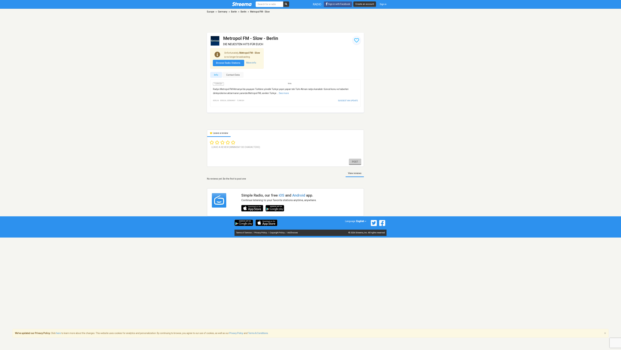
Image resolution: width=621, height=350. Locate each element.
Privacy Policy (260, 232)
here (58, 333)
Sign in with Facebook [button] (339, 4)
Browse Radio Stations (228, 62)
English (360, 221)
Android (298, 195)
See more (284, 93)
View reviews (354, 173)
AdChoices (292, 232)
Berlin (234, 11)
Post (355, 161)
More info (251, 62)
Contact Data (233, 75)
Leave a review (220, 133)
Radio (317, 4)
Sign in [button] (383, 4)
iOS (281, 195)
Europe (210, 11)
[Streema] (242, 4)
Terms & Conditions (258, 333)
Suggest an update (348, 100)
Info (216, 75)
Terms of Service (244, 232)
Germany (222, 11)
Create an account (364, 4)
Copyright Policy (277, 232)
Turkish (218, 84)
